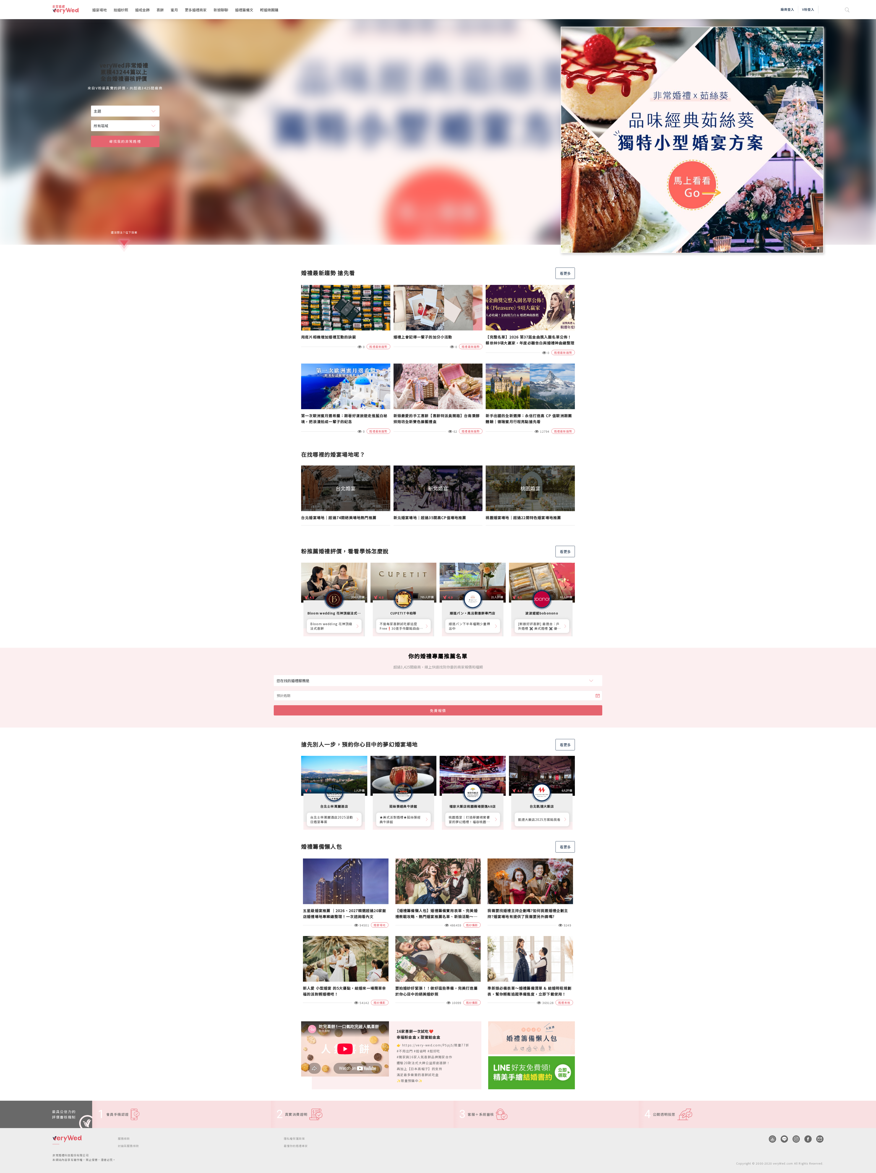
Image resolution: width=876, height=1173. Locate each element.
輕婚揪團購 (269, 10)
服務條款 (124, 1138)
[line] (782, 1139)
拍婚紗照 (121, 10)
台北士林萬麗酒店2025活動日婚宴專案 (331, 819)
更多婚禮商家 (196, 10)
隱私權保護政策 (294, 1138)
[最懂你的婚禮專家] (692, 140)
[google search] (847, 9)
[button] (812, 248)
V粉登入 (808, 9)
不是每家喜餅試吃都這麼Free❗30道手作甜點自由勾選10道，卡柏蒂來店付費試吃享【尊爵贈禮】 (401, 626)
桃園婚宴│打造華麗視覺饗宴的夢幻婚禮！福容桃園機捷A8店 (469, 819)
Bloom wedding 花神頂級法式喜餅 (331, 626)
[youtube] (770, 1139)
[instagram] (794, 1139)
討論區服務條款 (128, 1146)
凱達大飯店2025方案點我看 (539, 819)
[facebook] (806, 1139)
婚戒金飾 (142, 10)
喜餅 (160, 10)
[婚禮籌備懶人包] (531, 1037)
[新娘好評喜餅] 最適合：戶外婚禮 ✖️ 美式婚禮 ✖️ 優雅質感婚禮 (539, 626)
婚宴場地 (99, 10)
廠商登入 (787, 9)
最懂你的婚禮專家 (296, 1146)
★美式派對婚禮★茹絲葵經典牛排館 (400, 819)
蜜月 (174, 10)
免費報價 (438, 710)
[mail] (818, 1139)
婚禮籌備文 (244, 10)
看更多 (565, 273)
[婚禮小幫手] (531, 1072)
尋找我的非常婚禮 (125, 141)
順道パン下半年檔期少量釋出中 (469, 626)
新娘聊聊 (221, 10)
